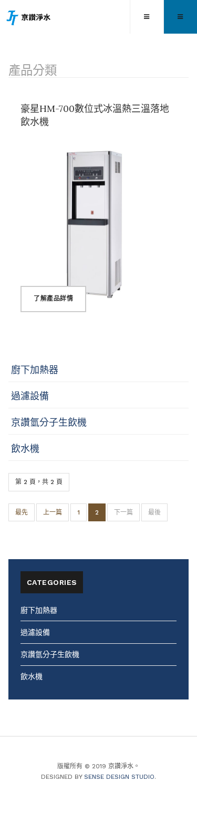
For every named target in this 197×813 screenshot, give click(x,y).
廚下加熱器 (34, 370)
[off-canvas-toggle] (146, 17)
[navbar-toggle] (180, 17)
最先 (21, 512)
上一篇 (52, 512)
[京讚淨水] (28, 18)
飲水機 (25, 448)
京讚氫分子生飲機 (49, 422)
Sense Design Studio (119, 776)
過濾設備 (30, 396)
